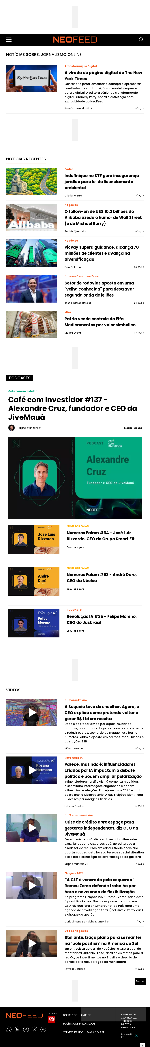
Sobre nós (70, 1015)
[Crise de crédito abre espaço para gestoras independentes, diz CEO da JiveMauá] (31, 828)
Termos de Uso (73, 1032)
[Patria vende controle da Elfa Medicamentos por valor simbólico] (31, 324)
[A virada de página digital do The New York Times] (31, 78)
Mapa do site (95, 1032)
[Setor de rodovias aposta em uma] (31, 289)
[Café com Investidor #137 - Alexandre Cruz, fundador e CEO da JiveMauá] (75, 478)
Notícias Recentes (26, 159)
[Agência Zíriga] (136, 1035)
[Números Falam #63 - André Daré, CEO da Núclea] (33, 581)
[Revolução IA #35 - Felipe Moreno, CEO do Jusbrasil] (33, 623)
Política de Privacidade (79, 1023)
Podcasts (19, 378)
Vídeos (13, 690)
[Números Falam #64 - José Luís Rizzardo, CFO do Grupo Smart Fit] (33, 539)
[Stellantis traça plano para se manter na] (31, 943)
